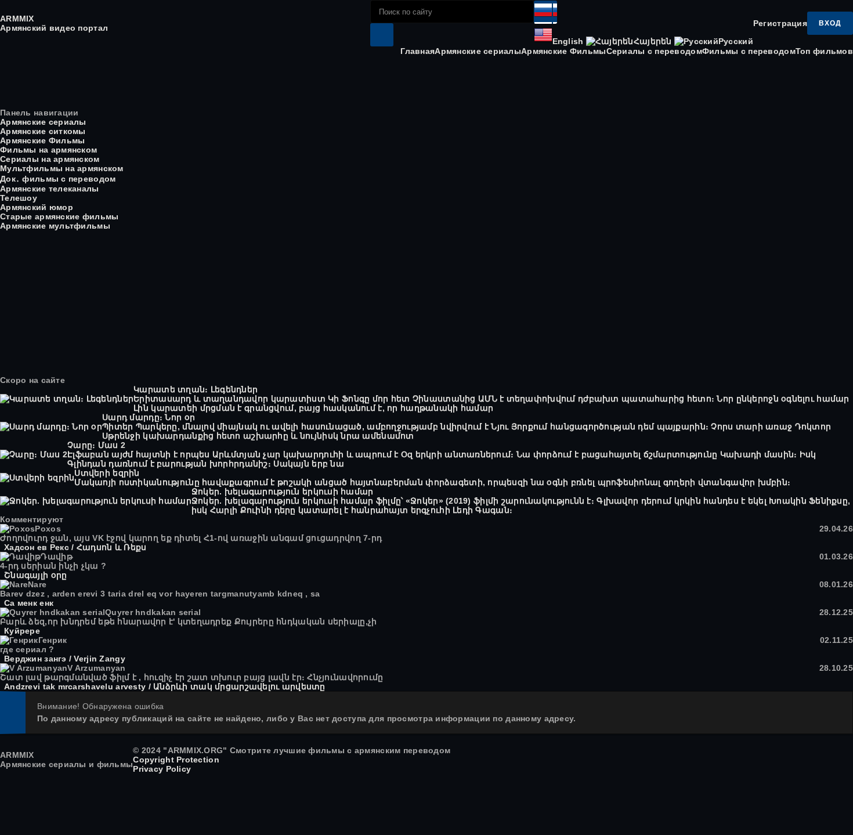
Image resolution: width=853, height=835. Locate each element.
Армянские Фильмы (563, 51)
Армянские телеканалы (49, 188)
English (568, 41)
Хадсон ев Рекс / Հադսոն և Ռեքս (75, 547)
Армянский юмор (36, 207)
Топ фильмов (824, 51)
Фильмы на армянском (48, 149)
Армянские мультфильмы (55, 225)
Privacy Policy (162, 768)
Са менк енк (28, 603)
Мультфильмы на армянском (62, 168)
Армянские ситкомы (43, 131)
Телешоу (18, 198)
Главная (417, 51)
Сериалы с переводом (654, 51)
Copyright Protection (176, 759)
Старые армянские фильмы (59, 216)
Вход (830, 23)
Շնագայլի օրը (35, 575)
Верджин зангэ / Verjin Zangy (64, 658)
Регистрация (780, 23)
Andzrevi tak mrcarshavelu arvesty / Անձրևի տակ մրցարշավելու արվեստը (165, 686)
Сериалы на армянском (50, 159)
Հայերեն (653, 41)
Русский (735, 41)
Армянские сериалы (478, 51)
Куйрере (22, 630)
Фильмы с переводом (749, 51)
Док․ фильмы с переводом (57, 178)
